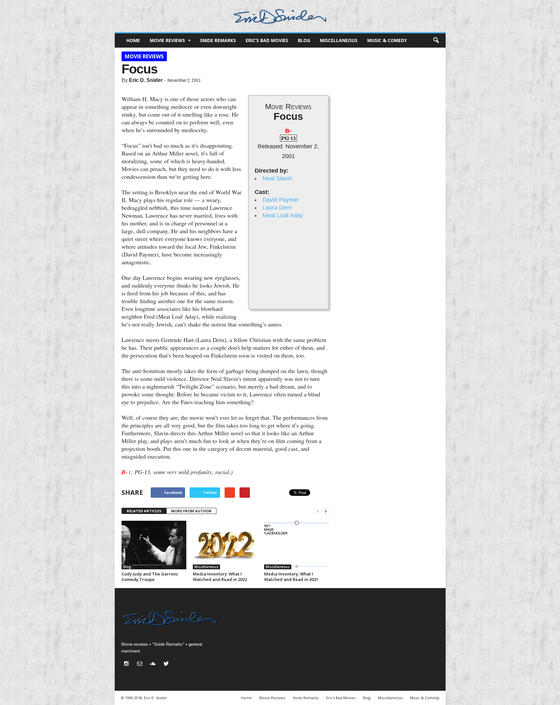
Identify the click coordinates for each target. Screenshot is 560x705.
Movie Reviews (167, 40)
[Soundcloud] (154, 664)
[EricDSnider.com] (280, 16)
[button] (436, 40)
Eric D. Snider (146, 80)
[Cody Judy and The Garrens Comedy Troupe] (154, 545)
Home (133, 40)
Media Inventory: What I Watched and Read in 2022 (220, 576)
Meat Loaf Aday (282, 215)
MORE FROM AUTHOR (191, 510)
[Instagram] (127, 664)
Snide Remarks (218, 40)
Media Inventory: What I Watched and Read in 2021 (291, 576)
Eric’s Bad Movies (267, 40)
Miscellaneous (338, 40)
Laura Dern (277, 207)
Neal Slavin (277, 178)
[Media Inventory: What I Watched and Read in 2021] (296, 545)
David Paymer (280, 200)
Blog (304, 40)
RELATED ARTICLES (144, 510)
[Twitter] (167, 664)
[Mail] (141, 664)
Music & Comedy (387, 40)
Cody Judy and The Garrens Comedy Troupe (150, 576)
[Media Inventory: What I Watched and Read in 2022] (225, 545)
